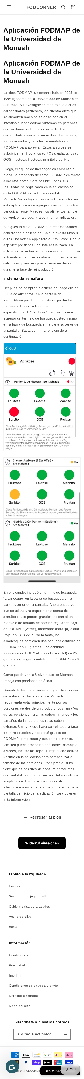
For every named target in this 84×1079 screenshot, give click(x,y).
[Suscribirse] (65, 1034)
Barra (13, 926)
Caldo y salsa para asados (29, 906)
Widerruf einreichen (42, 843)
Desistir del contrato (60, 1071)
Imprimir (15, 975)
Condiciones (18, 955)
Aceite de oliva (20, 916)
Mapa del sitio (19, 1006)
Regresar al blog (45, 817)
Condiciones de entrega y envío (33, 985)
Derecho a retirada (23, 995)
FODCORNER (33, 1070)
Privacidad (17, 965)
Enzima (14, 886)
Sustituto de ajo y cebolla (28, 896)
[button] (9, 7)
